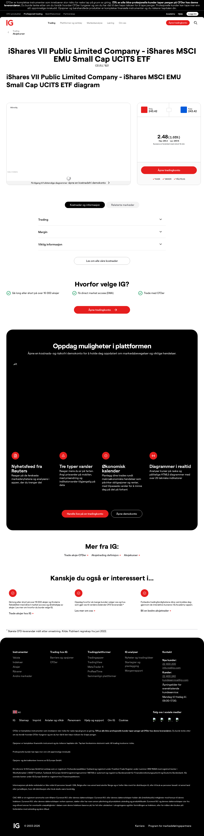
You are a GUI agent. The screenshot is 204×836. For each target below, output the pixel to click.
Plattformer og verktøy (71, 22)
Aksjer (16, 666)
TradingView (95, 662)
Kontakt (167, 651)
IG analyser (131, 651)
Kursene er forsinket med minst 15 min (169, 144)
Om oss (122, 22)
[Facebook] (155, 720)
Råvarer (17, 671)
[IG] (9, 23)
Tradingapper (96, 657)
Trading (51, 22)
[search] (195, 22)
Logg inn (192, 14)
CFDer (54, 662)
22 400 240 (169, 676)
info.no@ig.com (171, 667)
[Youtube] (178, 720)
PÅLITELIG (180, 179)
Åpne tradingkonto (178, 22)
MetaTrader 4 (95, 666)
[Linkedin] (170, 720)
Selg (151, 109)
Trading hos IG (58, 651)
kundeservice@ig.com (175, 679)
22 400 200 (169, 663)
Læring (110, 22)
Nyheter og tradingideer (139, 657)
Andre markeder (22, 675)
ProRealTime (95, 671)
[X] (162, 720)
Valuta (16, 657)
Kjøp (190, 109)
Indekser (18, 662)
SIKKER (168, 179)
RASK (157, 179)
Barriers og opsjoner (62, 657)
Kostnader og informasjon (85, 204)
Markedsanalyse (94, 22)
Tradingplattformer (99, 651)
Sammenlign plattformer (102, 675)
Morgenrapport (134, 670)
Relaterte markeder (122, 204)
